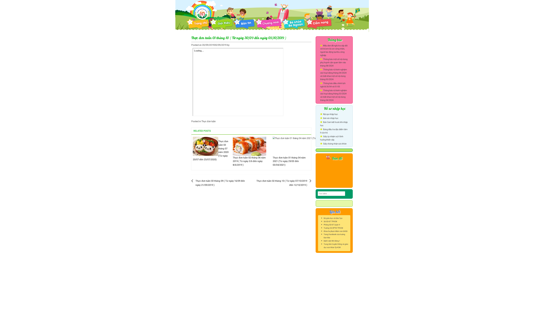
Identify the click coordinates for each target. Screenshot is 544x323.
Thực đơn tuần (208, 121)
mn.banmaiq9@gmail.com (209, 293)
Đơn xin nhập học (330, 118)
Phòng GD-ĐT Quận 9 (332, 225)
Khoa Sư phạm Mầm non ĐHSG (336, 231)
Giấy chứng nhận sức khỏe (335, 144)
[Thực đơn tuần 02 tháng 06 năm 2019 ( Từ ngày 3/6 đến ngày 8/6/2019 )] (249, 146)
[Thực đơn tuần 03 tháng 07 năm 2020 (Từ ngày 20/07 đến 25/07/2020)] (205, 146)
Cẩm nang (319, 24)
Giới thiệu (221, 24)
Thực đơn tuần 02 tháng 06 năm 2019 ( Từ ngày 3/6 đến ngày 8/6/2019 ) (249, 161)
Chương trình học (268, 24)
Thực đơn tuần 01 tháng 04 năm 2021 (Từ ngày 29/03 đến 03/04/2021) (289, 161)
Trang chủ (197, 24)
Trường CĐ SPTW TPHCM (333, 228)
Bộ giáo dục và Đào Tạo (333, 218)
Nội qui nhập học (330, 114)
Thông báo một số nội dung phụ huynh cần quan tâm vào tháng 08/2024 (334, 62)
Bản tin (244, 24)
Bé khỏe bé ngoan (293, 24)
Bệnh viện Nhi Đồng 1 (332, 241)
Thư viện (345, 24)
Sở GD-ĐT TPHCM (330, 222)
